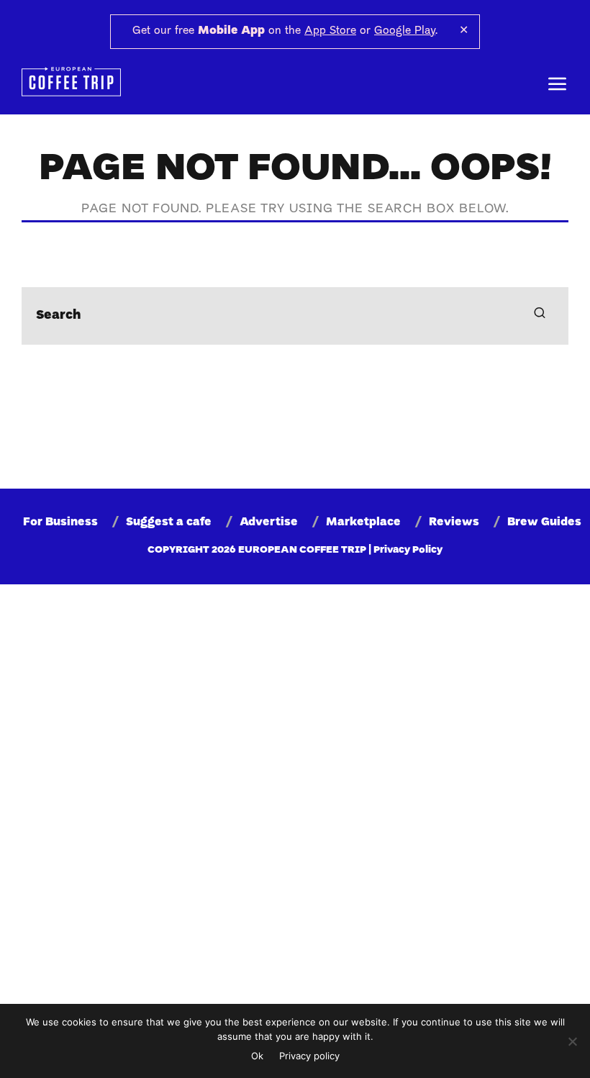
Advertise (269, 522)
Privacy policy (309, 1055)
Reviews (454, 522)
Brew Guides (544, 522)
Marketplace (363, 522)
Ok (257, 1055)
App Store (330, 31)
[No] (572, 1041)
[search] (539, 316)
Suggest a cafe (169, 522)
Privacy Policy (407, 550)
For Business (60, 522)
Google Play (404, 31)
